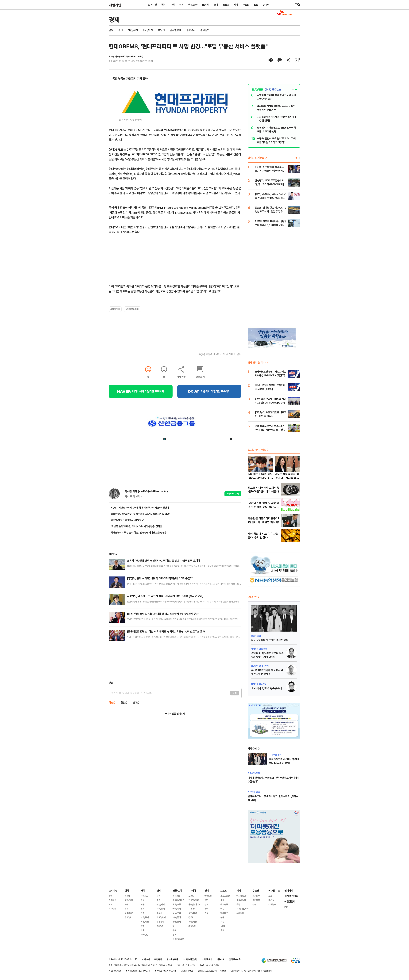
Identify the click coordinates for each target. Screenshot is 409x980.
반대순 (136, 702)
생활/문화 (192, 4)
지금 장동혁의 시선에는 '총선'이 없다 (269, 640)
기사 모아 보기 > (134, 496)
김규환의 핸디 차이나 (260, 665)
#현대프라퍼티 (132, 309)
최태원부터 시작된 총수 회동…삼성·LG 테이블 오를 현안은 (139, 532)
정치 (163, 4)
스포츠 (226, 4)
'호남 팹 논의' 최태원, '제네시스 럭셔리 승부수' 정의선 (136, 526)
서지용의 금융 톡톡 (259, 648)
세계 (236, 4)
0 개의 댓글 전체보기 (175, 713)
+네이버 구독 (233, 493)
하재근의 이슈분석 (258, 684)
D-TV (266, 4)
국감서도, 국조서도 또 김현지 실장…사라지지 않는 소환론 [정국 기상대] (165, 596)
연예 (216, 4)
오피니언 (152, 4)
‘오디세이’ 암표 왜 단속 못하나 (266, 688)
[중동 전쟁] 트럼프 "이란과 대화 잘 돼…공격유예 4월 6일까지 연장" (163, 614)
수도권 (246, 4)
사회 (172, 4)
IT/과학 (205, 4)
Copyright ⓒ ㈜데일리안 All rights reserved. (251, 970)
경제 (181, 4)
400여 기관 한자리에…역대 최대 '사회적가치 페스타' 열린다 (140, 507)
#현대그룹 (115, 309)
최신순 (112, 702)
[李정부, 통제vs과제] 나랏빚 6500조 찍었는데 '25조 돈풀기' (160, 578)
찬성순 (124, 702)
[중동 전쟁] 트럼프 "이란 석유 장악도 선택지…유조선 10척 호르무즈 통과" (166, 631)
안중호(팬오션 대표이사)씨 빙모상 (127, 520)
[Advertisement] (175, 663)
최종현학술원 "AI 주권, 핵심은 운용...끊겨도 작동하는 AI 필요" (140, 514)
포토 (256, 4)
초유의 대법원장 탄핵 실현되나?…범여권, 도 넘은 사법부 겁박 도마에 (163, 560)
